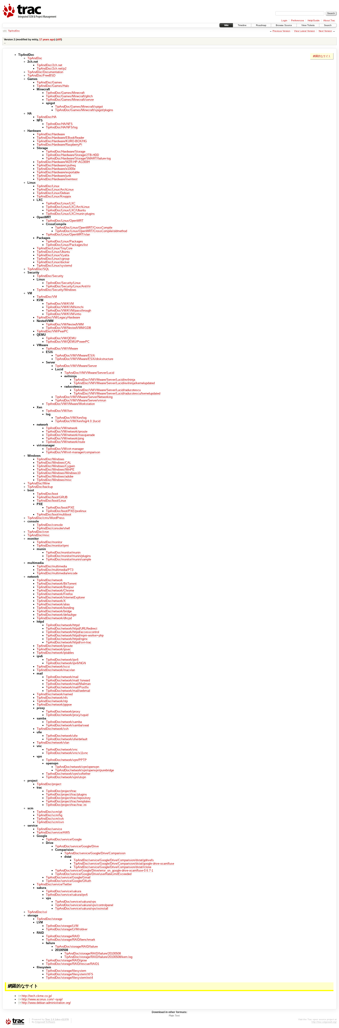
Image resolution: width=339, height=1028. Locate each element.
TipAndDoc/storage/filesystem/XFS (69, 974)
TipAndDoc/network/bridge (54, 611)
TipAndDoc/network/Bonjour (55, 587)
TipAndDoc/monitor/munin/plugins (68, 556)
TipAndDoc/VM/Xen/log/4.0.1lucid (77, 421)
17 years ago (46, 39)
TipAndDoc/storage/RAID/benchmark (70, 939)
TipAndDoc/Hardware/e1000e (56, 169)
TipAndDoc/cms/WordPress (46, 518)
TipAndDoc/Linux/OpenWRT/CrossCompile (83, 227)
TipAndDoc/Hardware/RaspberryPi (59, 144)
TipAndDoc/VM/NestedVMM (65, 324)
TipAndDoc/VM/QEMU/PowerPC (67, 341)
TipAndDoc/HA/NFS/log (61, 127)
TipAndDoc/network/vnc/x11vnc (67, 753)
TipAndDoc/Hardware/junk (54, 175)
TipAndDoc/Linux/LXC (60, 203)
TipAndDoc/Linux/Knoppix (54, 196)
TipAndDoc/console (50, 525)
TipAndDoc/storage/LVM (62, 926)
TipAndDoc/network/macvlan (56, 670)
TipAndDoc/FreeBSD (41, 75)
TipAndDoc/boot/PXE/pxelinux (66, 511)
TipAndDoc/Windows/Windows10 (58, 473)
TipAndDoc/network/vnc (62, 749)
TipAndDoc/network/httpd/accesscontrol (72, 632)
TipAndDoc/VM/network (61, 428)
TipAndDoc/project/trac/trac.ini (66, 805)
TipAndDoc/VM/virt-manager (65, 449)
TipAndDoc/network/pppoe (54, 704)
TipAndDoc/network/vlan (53, 742)
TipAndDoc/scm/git (49, 811)
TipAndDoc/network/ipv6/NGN (66, 663)
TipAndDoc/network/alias (53, 604)
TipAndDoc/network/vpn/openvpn (77, 767)
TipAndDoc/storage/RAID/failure (76, 946)
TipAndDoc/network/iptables (55, 652)
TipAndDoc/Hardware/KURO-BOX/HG (62, 141)
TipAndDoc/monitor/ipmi (53, 545)
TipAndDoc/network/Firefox (55, 594)
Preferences (297, 20)
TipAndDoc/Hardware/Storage (65, 151)
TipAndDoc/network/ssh (52, 728)
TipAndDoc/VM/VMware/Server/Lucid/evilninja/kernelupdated (114, 383)
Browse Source (284, 25)
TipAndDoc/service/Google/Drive (77, 846)
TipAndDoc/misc (38, 535)
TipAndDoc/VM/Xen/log (70, 417)
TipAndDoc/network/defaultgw (56, 614)
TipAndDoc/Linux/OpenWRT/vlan (68, 234)
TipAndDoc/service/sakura (63, 891)
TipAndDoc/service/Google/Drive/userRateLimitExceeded (93, 874)
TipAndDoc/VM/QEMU (61, 338)
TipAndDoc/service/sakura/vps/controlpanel (84, 905)
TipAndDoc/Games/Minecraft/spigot (79, 106)
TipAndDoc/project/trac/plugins (66, 794)
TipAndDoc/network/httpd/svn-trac (68, 642)
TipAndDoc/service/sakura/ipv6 (67, 894)
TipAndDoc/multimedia (52, 566)
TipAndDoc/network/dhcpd (54, 618)
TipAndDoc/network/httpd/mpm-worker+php (75, 635)
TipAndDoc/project (49, 784)
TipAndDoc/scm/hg (49, 815)
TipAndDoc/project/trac (61, 791)
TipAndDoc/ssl (37, 912)
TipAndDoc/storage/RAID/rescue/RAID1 (72, 964)
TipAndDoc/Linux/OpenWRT (64, 220)
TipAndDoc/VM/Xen (59, 410)
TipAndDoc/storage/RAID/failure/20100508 (92, 953)
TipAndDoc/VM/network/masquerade (70, 435)
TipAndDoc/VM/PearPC (52, 331)
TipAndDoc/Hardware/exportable (58, 172)
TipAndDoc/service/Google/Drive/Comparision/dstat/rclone (112, 867)
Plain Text (174, 1015)
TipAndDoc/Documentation (45, 72)
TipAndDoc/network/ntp (52, 701)
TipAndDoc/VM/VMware (62, 348)
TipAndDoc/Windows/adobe (55, 476)
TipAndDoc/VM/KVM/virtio (63, 314)
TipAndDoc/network (50, 580)
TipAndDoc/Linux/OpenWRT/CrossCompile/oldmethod (91, 231)
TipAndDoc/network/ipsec (54, 649)
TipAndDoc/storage (49, 919)
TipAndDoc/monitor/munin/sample (68, 559)
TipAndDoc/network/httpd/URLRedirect (71, 628)
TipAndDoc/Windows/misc (54, 480)
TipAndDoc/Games (49, 82)
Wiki (226, 25)
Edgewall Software (45, 1022)
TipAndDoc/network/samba (64, 722)
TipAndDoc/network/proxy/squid (67, 715)
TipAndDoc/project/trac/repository (68, 798)
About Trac (329, 20)
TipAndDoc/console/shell (53, 528)
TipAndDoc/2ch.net (49, 65)
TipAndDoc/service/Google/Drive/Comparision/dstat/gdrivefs (114, 860)
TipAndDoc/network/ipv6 (62, 659)
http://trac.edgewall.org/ (324, 1022)
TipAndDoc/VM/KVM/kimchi (64, 307)
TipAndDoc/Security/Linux (63, 283)
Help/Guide (314, 20)
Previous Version (281, 31)
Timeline (242, 25)
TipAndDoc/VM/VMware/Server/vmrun (80, 400)
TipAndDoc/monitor (49, 542)
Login (284, 20)
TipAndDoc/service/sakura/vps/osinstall (81, 908)
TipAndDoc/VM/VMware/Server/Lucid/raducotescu (107, 390)
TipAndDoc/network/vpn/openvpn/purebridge (84, 770)
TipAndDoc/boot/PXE (60, 507)
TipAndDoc (14, 30)
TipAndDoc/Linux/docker (53, 262)
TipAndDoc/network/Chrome (55, 590)
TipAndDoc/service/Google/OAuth (68, 881)
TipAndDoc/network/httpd (63, 625)
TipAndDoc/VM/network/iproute (66, 431)
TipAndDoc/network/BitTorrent (57, 583)
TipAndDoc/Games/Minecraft (65, 92)
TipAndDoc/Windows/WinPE (55, 469)
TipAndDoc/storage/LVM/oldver (66, 929)
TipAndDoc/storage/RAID (63, 936)
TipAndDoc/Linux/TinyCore (54, 248)
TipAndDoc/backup (40, 487)
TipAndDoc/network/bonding (55, 608)
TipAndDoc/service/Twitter (54, 884)
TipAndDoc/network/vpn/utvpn (66, 777)
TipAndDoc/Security (50, 276)
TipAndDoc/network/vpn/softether (68, 773)
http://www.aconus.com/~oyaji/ (42, 999)
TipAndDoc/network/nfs (52, 697)
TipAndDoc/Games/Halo (53, 86)
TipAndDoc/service (49, 829)
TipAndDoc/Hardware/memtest (57, 179)
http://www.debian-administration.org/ (46, 1002)
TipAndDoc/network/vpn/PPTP (66, 760)
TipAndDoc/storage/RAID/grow (66, 960)
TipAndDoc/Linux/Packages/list (67, 245)
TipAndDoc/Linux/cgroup (53, 258)
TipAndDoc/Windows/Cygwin (56, 466)
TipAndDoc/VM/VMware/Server (76, 366)
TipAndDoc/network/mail (62, 677)
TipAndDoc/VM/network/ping (65, 438)
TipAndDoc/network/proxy (63, 711)
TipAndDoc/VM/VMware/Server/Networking (84, 397)
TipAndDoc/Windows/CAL (54, 462)
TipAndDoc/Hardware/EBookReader (60, 137)
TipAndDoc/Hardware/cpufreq (56, 165)
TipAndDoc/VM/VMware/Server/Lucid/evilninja (104, 379)
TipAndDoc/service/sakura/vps (75, 901)
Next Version (325, 31)
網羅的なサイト (322, 56)
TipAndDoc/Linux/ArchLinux (55, 189)
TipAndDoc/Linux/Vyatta (53, 255)
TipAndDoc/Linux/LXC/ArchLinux (68, 207)
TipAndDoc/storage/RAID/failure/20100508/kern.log (98, 957)
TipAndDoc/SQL (38, 269)
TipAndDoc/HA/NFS (59, 124)
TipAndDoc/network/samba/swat (67, 725)
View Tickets (308, 25)
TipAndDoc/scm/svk (50, 818)
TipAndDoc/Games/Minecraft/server (70, 99)
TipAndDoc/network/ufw (61, 735)
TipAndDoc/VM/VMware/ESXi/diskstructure (84, 359)
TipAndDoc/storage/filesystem (66, 970)
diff (59, 39)
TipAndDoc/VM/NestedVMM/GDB (68, 328)
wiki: (5, 30)
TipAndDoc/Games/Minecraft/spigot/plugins (84, 110)
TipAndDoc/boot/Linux (51, 500)
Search (328, 25)
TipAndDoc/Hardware (51, 134)
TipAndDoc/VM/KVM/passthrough (68, 310)
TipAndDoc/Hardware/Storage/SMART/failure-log (78, 158)
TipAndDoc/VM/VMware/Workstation (70, 404)
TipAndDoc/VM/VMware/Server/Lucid (89, 372)
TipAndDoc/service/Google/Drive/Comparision (94, 853)
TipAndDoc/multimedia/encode (57, 573)
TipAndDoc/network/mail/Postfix (67, 687)
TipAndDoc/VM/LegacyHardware (58, 317)
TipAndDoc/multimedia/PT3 (55, 569)
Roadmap (261, 25)
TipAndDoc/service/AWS (53, 832)
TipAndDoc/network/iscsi (53, 666)
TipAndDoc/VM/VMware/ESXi (75, 355)
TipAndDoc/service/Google (64, 839)
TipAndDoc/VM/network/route (65, 442)
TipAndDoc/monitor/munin (63, 552)
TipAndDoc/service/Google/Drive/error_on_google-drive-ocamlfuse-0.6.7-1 (104, 870)
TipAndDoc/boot (47, 493)
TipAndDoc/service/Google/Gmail (68, 877)
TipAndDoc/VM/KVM (60, 303)
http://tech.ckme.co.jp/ (37, 996)
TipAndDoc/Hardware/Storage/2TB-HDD (72, 155)
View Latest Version (304, 31)
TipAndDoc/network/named (55, 694)
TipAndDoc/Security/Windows (56, 290)
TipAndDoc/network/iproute (55, 646)
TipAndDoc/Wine (38, 483)
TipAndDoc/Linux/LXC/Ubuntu (66, 210)
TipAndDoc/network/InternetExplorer (61, 597)
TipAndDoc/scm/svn (50, 822)
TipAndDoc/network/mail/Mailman (68, 684)
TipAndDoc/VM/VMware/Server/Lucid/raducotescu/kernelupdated (117, 393)
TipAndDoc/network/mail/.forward (68, 680)
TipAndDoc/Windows (50, 459)
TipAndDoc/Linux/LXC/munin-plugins (70, 213)
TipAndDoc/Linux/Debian (53, 193)
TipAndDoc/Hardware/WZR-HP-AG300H (63, 162)
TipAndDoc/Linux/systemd (54, 265)
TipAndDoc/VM (47, 296)
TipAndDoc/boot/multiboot (54, 514)
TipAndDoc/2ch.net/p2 (51, 68)
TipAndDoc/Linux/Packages (64, 241)
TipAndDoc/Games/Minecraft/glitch (69, 96)
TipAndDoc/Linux (48, 186)
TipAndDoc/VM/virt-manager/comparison (73, 452)
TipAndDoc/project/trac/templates (68, 801)
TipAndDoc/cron (38, 531)
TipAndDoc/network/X (51, 601)
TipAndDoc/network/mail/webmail (68, 690)
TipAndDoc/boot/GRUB (52, 497)
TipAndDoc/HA (46, 117)
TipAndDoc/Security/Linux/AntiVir (68, 286)
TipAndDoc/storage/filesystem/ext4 (69, 977)
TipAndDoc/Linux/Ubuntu (53, 251)
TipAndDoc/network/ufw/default (66, 739)
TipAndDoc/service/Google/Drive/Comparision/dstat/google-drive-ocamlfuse (124, 863)
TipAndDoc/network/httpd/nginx (67, 639)
